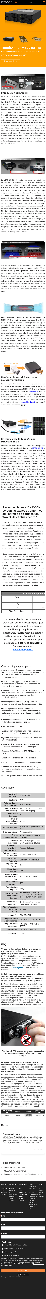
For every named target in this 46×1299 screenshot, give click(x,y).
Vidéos (31, 1202)
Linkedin (12, 1196)
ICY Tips (31, 1193)
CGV (20, 1190)
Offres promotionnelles (11, 1255)
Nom (3, 1224)
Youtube (11, 1200)
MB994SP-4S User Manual (15, 1171)
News (20, 1188)
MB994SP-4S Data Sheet (14, 1167)
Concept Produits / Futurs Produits (15, 1245)
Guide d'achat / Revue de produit (15, 1248)
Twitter (11, 1198)
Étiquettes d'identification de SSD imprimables (23, 1174)
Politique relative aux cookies (22, 1198)
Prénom (4, 1233)
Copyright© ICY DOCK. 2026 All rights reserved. (15, 1277)
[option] (23, 16)
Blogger (11, 1188)
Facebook (12, 1190)
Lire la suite (7, 1150)
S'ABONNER (23, 1271)
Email (3, 1216)
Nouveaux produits (10, 1252)
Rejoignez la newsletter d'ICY (33, 1206)
